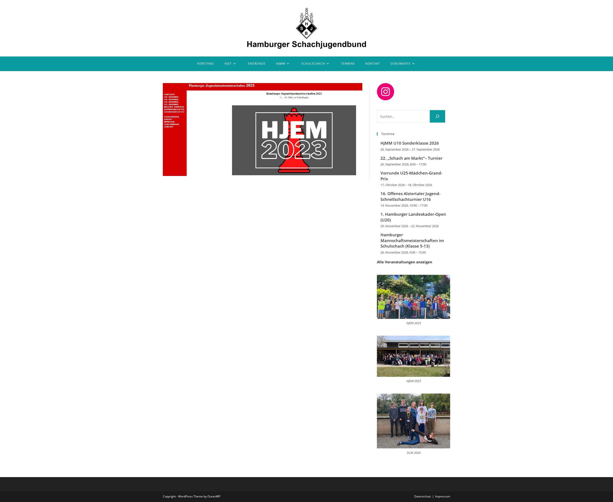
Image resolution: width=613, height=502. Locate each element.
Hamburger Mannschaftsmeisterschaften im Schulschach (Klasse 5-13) (412, 240)
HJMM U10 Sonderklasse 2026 (409, 143)
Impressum (442, 496)
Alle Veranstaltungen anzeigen (404, 261)
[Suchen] (437, 116)
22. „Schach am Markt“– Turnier (411, 158)
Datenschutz (422, 496)
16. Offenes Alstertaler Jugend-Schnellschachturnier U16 (410, 196)
